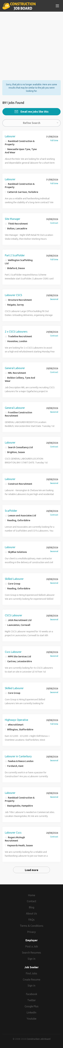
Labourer (10, 136)
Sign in (31, 958)
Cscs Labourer (13, 651)
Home (31, 895)
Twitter (31, 1000)
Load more (31, 870)
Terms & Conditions (31, 925)
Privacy (31, 931)
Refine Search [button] (31, 122)
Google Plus (31, 1006)
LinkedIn (31, 1012)
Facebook (31, 994)
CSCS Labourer (13, 615)
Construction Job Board (38, 1039)
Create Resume (31, 979)
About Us (31, 913)
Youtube (31, 1018)
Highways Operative (16, 719)
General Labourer (15, 368)
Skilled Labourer (14, 578)
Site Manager (12, 218)
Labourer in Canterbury (18, 756)
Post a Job (31, 946)
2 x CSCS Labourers (16, 331)
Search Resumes (31, 952)
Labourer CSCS (13, 295)
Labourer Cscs (13, 832)
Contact (31, 901)
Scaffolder (11, 510)
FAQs (31, 919)
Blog (31, 907)
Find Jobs (31, 973)
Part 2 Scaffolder (15, 255)
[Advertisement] (31, 43)
